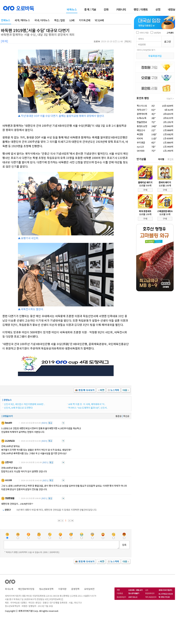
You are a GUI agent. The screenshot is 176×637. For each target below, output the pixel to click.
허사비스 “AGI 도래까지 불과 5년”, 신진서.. (88, 407)
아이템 (161, 159)
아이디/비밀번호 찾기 (146, 49)
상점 (157, 9)
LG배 (72, 20)
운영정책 (75, 589)
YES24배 (99, 20)
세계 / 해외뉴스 (22, 20)
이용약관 (62, 589)
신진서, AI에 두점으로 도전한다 (18, 407)
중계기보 (90, 9)
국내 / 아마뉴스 (42, 20)
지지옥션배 (84, 20)
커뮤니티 (121, 9)
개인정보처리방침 (26, 589)
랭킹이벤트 (141, 9)
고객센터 (170, 32)
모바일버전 (89, 589)
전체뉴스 (5, 20)
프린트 (128, 41)
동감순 (119, 416)
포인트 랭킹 (143, 98)
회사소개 (9, 589)
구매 (145, 189)
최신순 (126, 416)
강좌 (106, 9)
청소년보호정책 (46, 589)
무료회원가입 (155, 56)
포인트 (170, 159)
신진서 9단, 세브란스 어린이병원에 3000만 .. (24, 404)
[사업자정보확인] (56, 599)
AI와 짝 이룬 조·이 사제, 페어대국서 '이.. (86, 404)
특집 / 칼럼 (59, 20)
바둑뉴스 (72, 9)
